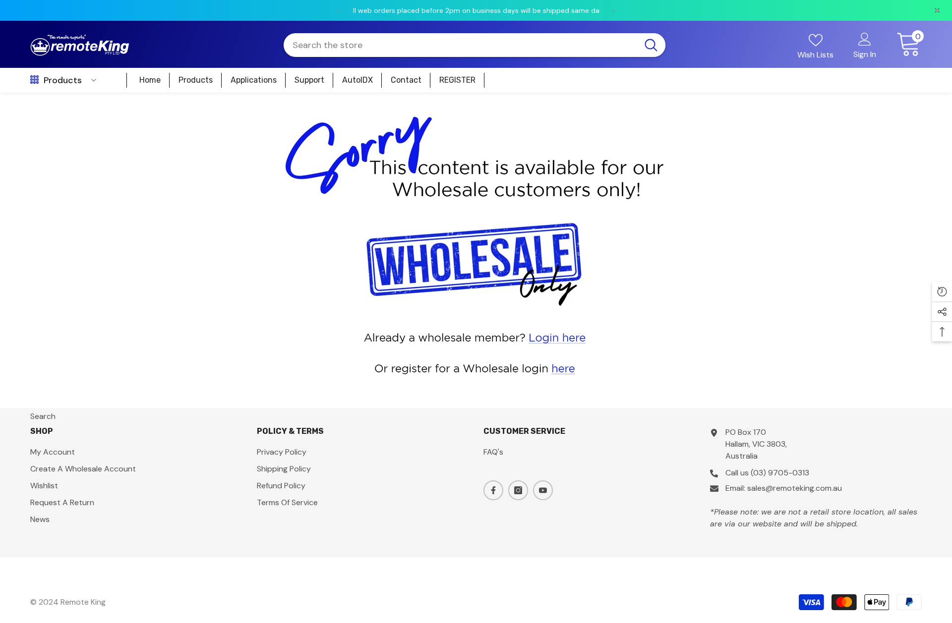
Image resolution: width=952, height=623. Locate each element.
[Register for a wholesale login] (476, 367)
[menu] (34, 80)
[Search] (474, 45)
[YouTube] (543, 490)
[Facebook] (493, 490)
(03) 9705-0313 (780, 472)
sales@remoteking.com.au (794, 488)
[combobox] (460, 45)
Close (940, 93)
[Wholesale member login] (476, 336)
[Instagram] (518, 490)
